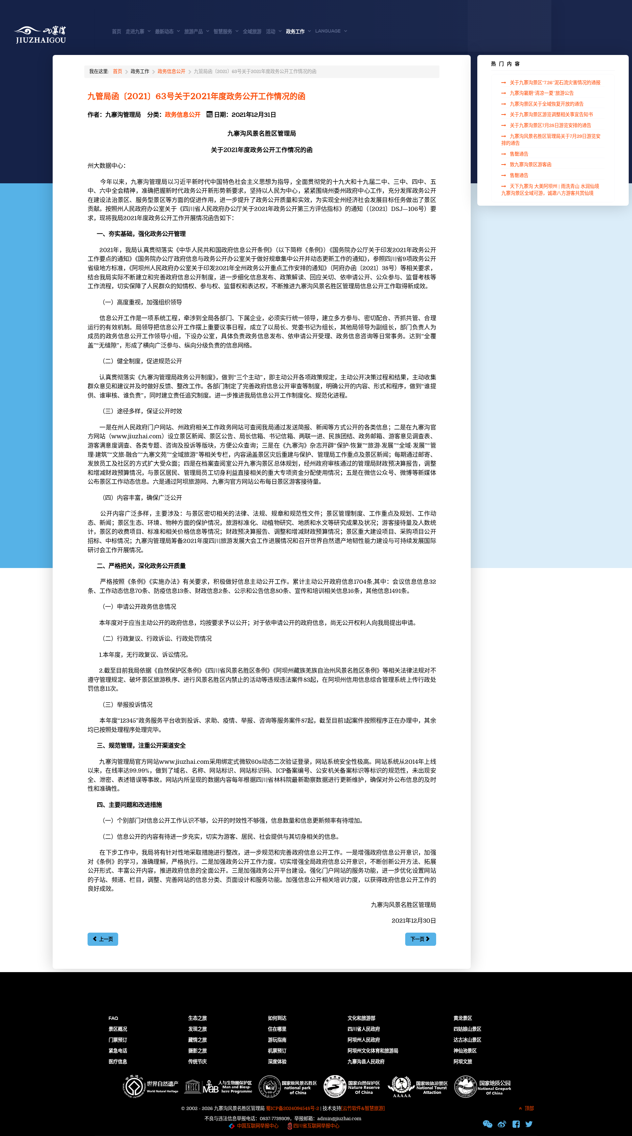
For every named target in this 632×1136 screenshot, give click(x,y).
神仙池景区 (465, 1051)
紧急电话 (118, 1051)
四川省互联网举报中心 (315, 1126)
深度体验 (277, 1062)
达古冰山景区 (467, 1040)
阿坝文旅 (463, 1062)
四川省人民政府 (364, 1029)
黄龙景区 (463, 1018)
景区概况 (118, 1029)
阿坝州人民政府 (364, 1040)
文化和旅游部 (361, 1018)
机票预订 (277, 1051)
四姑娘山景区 (467, 1029)
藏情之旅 (197, 1040)
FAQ (113, 1018)
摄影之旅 (197, 1051)
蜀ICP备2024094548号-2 (292, 1108)
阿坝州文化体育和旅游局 (373, 1051)
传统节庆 (197, 1062)
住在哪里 (277, 1029)
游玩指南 (277, 1040)
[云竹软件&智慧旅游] (363, 1108)
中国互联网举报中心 (257, 1126)
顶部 (528, 1108)
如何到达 (277, 1018)
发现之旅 (197, 1029)
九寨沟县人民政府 (366, 1062)
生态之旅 (197, 1018)
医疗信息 (118, 1062)
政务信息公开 (182, 115)
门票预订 (118, 1040)
